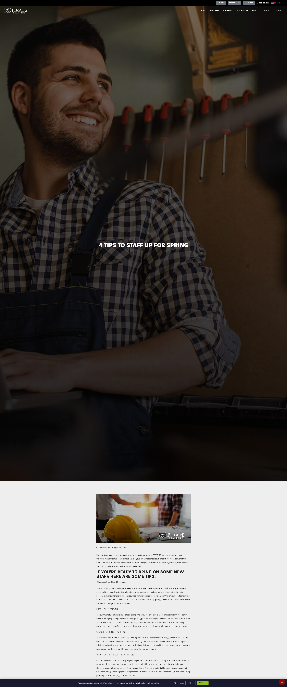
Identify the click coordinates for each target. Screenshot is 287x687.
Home (204, 11)
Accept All (203, 683)
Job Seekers (229, 11)
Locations (266, 11)
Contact (278, 11)
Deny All (191, 683)
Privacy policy (179, 683)
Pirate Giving (243, 11)
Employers (215, 11)
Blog (255, 11)
